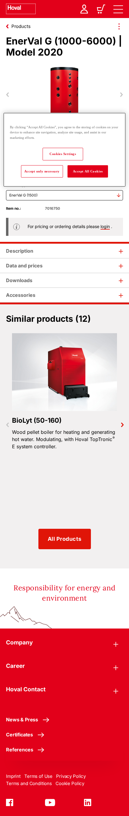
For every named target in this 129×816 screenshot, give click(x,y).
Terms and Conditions (29, 783)
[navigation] (118, 9)
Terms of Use (38, 776)
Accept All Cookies (88, 171)
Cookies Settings (63, 153)
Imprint (13, 776)
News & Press (22, 720)
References (19, 750)
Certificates (19, 735)
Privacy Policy (71, 776)
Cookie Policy (70, 783)
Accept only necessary (42, 171)
